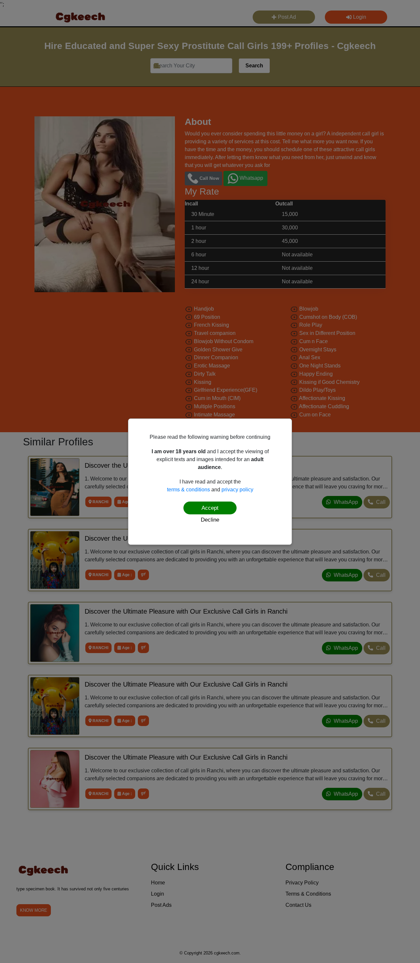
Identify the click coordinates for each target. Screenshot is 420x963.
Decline (210, 520)
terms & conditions (188, 489)
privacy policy (237, 489)
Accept (210, 508)
